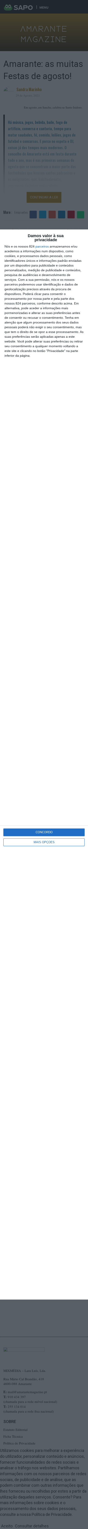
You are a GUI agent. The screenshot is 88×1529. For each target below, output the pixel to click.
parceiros (42, 246)
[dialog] (44, 764)
